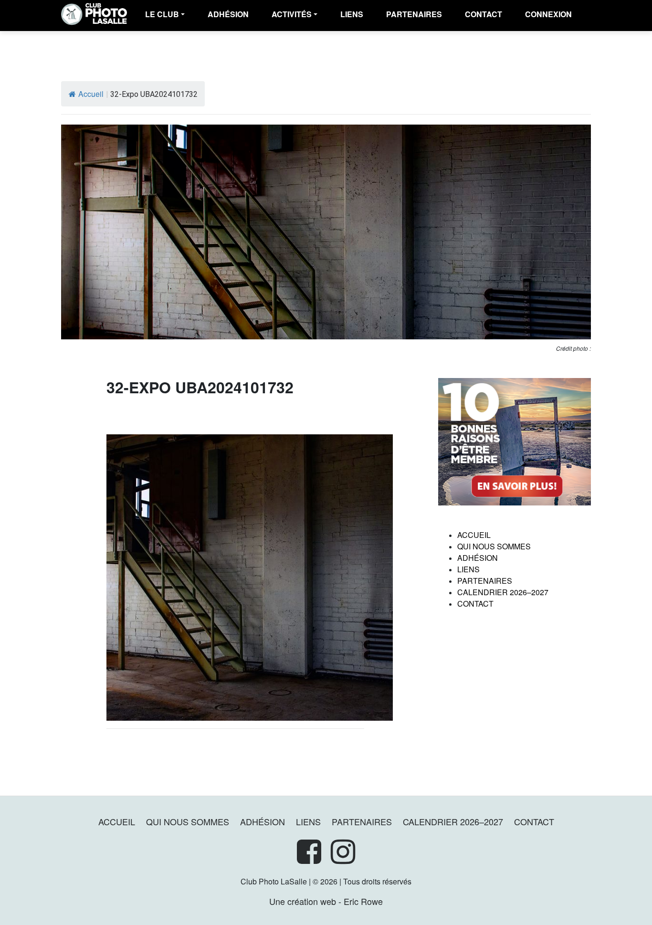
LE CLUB (162, 14)
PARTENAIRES (414, 14)
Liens (351, 14)
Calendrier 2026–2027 (502, 592)
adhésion (228, 14)
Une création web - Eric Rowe (326, 901)
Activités (292, 14)
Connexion (548, 14)
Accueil (91, 93)
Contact (483, 14)
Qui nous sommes (494, 546)
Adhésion (477, 557)
